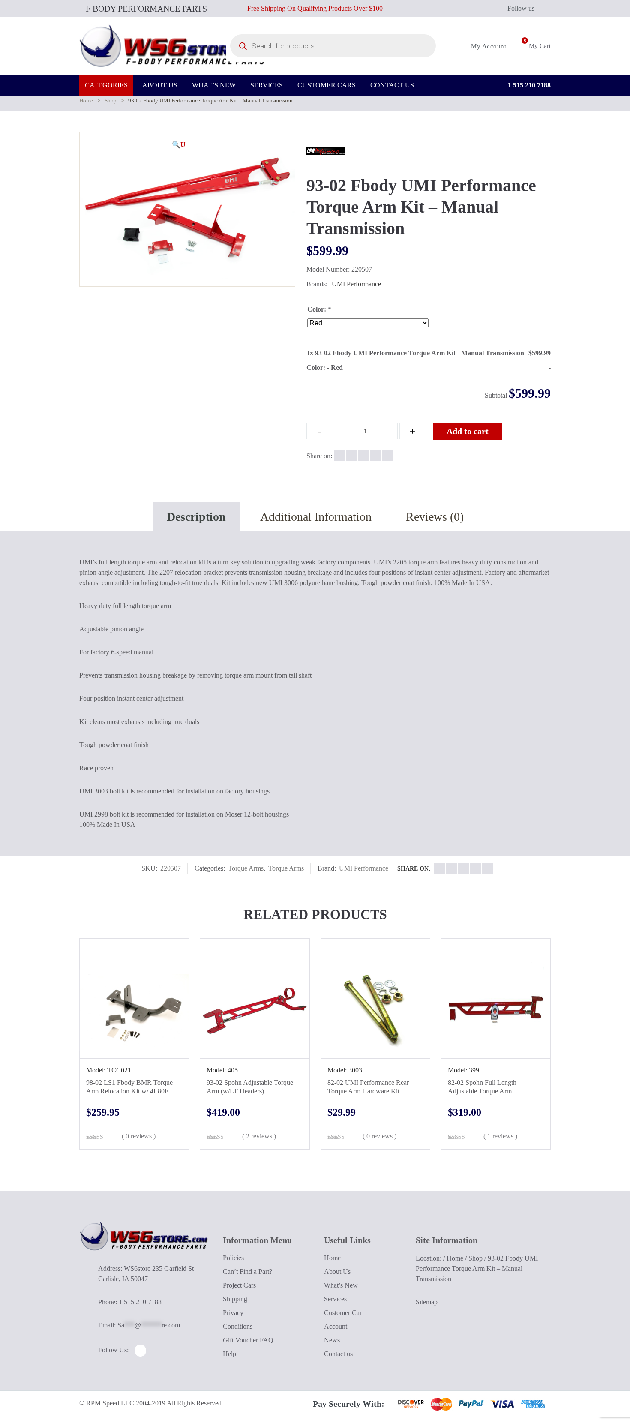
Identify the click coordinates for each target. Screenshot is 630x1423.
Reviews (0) (435, 516)
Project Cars (239, 1285)
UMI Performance (356, 284)
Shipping (235, 1299)
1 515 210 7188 (528, 85)
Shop (111, 100)
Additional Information (316, 516)
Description (196, 516)
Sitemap (427, 1302)
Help (229, 1353)
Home (86, 100)
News (332, 1340)
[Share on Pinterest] (387, 455)
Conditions (237, 1326)
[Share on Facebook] (339, 455)
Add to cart (468, 431)
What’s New (341, 1285)
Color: (319, 309)
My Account (487, 46)
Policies (233, 1257)
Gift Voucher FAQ (248, 1340)
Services (335, 1299)
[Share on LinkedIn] (375, 455)
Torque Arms (246, 868)
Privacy (233, 1312)
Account (335, 1326)
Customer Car (343, 1312)
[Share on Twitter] (351, 455)
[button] (178, 145)
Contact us (338, 1353)
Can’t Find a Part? (247, 1271)
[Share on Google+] (363, 455)
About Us (337, 1271)
